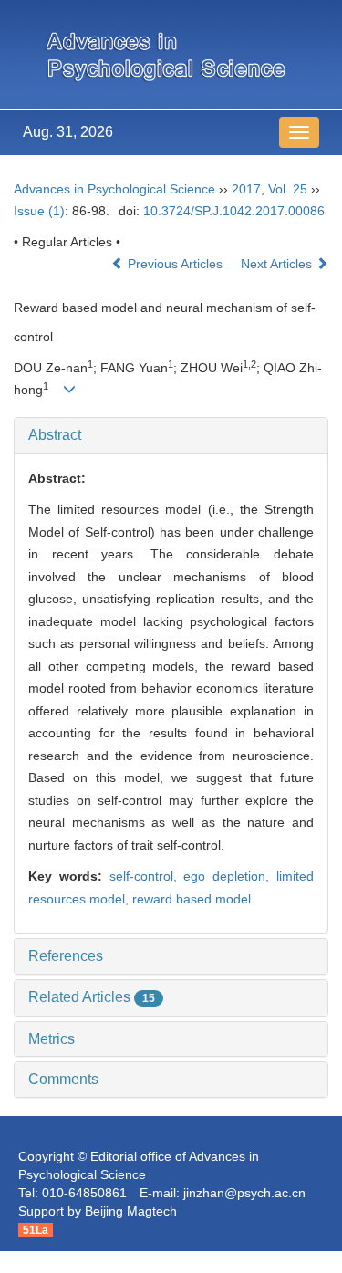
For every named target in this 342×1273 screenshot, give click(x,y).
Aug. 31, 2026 (68, 132)
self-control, (146, 876)
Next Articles (278, 263)
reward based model (191, 899)
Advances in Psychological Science (114, 189)
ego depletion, (229, 876)
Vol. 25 (287, 189)
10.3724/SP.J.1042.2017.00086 (234, 210)
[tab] (171, 435)
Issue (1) (39, 210)
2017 (246, 189)
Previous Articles (175, 263)
